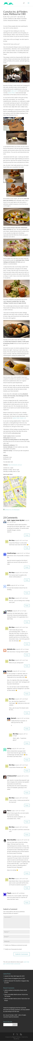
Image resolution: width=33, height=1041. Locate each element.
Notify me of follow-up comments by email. (16, 945)
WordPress (16, 1039)
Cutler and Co (14, 91)
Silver (5, 994)
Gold (5, 998)
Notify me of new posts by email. (13, 949)
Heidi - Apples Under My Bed (15, 520)
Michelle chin (11, 649)
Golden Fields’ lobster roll (19, 418)
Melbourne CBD (12, 18)
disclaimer (16, 1017)
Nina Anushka (11, 840)
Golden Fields (11, 92)
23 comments (22, 20)
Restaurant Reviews (13, 20)
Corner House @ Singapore (11, 978)
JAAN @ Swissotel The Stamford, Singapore (15, 981)
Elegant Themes (16, 1037)
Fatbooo (9, 611)
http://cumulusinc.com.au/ (15, 465)
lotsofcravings (11, 553)
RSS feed (17, 1011)
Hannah (9, 671)
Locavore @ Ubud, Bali (10, 976)
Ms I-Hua (7, 16)
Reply (26, 535)
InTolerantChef (11, 776)
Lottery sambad (8, 990)
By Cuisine (20, 16)
